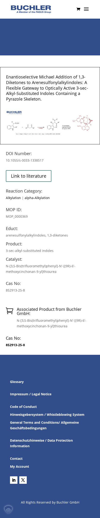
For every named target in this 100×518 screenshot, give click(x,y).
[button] (8, 509)
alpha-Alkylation (37, 198)
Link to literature (28, 176)
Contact (16, 458)
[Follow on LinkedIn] (13, 480)
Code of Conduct (23, 406)
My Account (19, 466)
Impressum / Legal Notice (30, 394)
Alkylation (13, 198)
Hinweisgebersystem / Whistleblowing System (47, 414)
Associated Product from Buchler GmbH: (49, 311)
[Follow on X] (23, 480)
